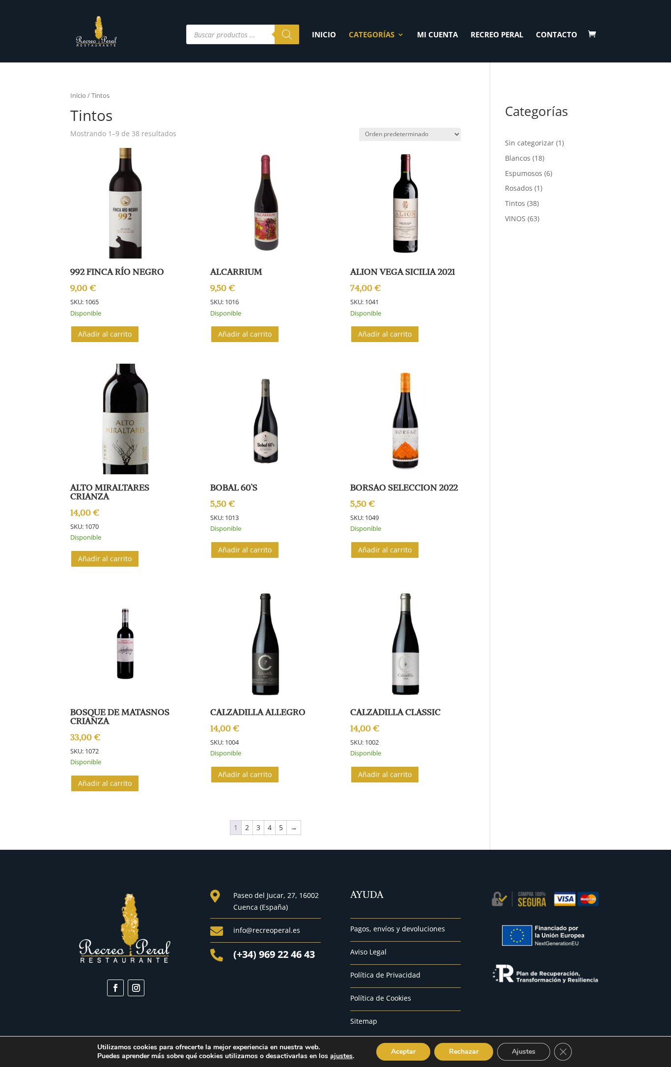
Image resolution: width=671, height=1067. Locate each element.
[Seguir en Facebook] (115, 988)
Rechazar (463, 1051)
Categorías (371, 35)
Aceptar (403, 1051)
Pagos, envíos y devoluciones (397, 928)
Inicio (324, 35)
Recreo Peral (497, 35)
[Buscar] (287, 34)
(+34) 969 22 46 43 (274, 954)
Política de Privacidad (385, 975)
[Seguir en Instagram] (136, 988)
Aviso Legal (368, 951)
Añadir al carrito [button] (105, 334)
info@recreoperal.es (266, 930)
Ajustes (523, 1051)
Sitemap (363, 1021)
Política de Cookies (380, 998)
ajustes (341, 1056)
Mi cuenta (437, 35)
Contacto (556, 35)
